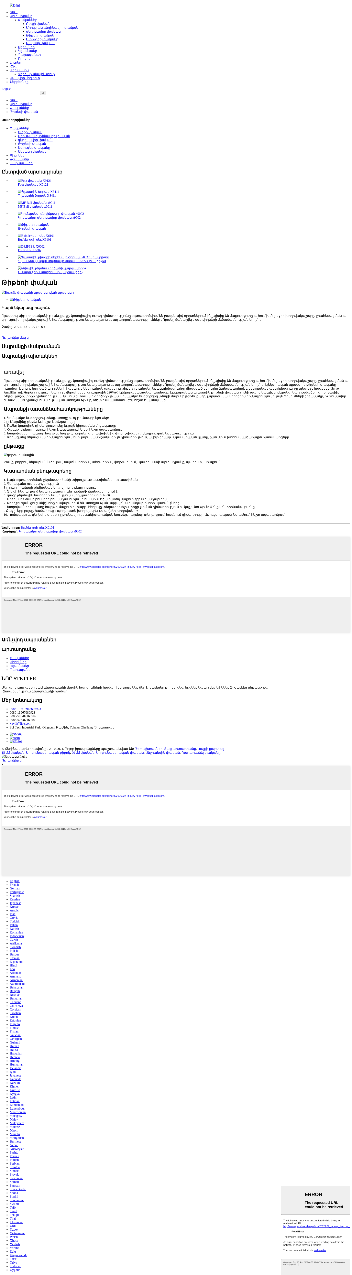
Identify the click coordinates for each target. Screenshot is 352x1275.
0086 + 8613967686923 (25, 709)
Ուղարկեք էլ (12, 760)
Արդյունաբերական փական (120, 752)
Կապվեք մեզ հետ (25, 78)
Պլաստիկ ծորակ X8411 (37, 195)
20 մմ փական (83, 752)
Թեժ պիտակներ (149, 748)
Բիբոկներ (26, 47)
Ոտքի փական (38, 23)
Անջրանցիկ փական (162, 752)
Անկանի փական (40, 43)
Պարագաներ (29, 54)
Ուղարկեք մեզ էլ (15, 337)
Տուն (14, 12)
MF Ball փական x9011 (35, 206)
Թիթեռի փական (40, 35)
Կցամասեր (27, 51)
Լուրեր (15, 62)
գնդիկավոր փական (43, 31)
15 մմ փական (13, 752)
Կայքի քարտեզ (211, 748)
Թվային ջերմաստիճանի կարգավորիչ (50, 272)
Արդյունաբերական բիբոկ (48, 752)
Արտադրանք (21, 16)
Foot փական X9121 (33, 184)
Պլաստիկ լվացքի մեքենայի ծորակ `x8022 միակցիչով (62, 261)
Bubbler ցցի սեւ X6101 (34, 239)
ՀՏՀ (13, 66)
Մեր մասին (19, 70)
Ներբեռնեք (19, 82)
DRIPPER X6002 (29, 250)
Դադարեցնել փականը (201, 752)
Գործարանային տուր (36, 74)
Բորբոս (24, 58)
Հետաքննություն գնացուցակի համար (34, 691)
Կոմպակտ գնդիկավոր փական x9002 (49, 217)
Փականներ (27, 20)
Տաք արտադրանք (180, 748)
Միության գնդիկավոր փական (52, 27)
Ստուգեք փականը (42, 39)
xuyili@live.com (20, 723)
